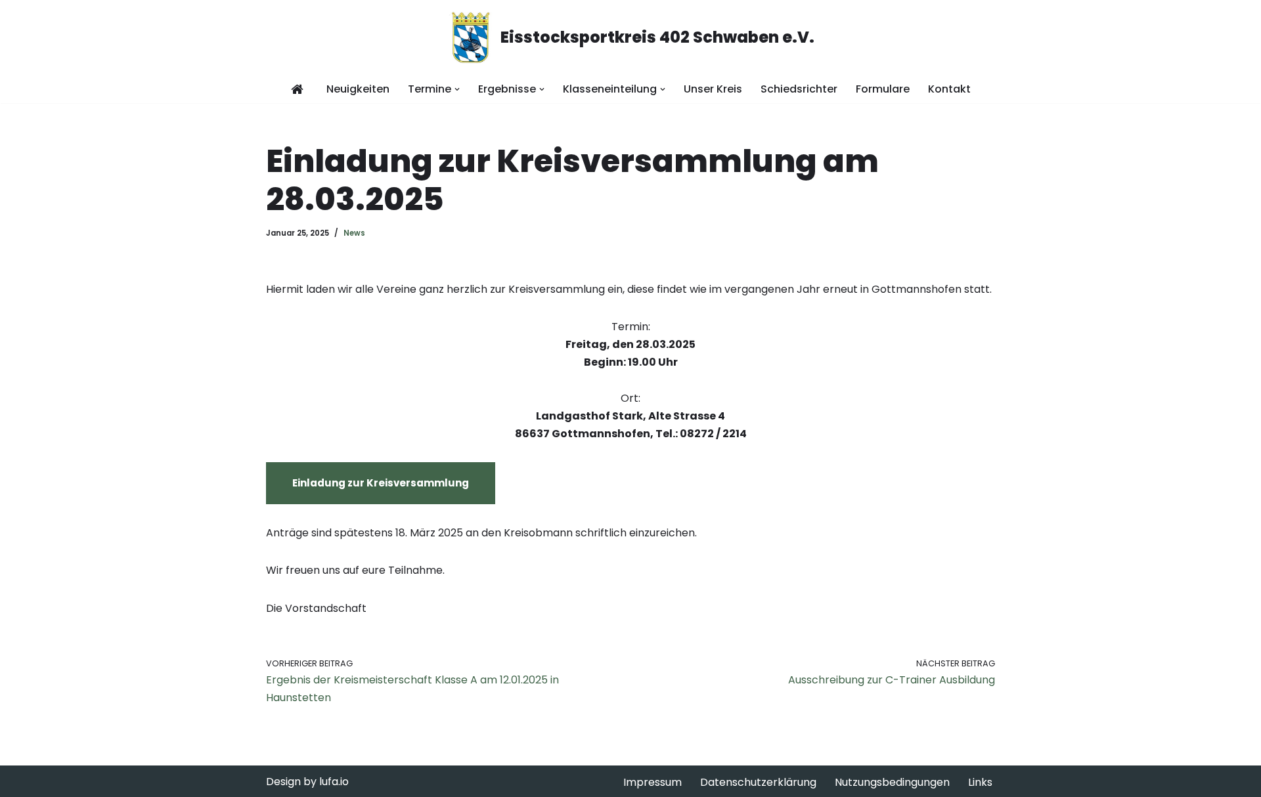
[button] (457, 89)
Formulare (883, 89)
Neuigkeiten (357, 89)
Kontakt (949, 89)
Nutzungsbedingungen (892, 782)
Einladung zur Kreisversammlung (380, 483)
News (354, 233)
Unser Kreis (713, 89)
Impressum (652, 782)
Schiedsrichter (799, 89)
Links (980, 782)
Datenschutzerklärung (758, 782)
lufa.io (334, 781)
